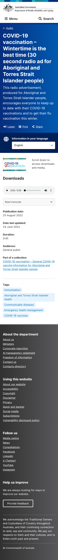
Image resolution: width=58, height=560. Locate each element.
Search (48, 19)
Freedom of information (17, 357)
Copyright (9, 393)
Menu (13, 19)
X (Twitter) (9, 460)
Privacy (7, 402)
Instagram (9, 469)
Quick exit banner (13, 406)
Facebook (9, 451)
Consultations (11, 447)
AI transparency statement (19, 353)
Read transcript (13, 202)
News (6, 442)
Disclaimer (9, 397)
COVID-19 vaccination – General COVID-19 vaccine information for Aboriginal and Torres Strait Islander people (29, 265)
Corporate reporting (15, 348)
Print (25, 126)
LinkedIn (8, 456)
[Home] (29, 8)
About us (8, 339)
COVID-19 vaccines (16, 315)
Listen (11, 126)
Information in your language (30, 138)
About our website (14, 384)
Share (39, 126)
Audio (9, 28)
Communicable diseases (19, 304)
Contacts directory (14, 366)
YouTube (8, 465)
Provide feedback (18, 503)
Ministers (8, 344)
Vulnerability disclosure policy (21, 420)
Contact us (9, 362)
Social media (11, 411)
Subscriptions (11, 415)
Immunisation (12, 290)
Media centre (11, 438)
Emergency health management (23, 310)
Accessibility (10, 388)
